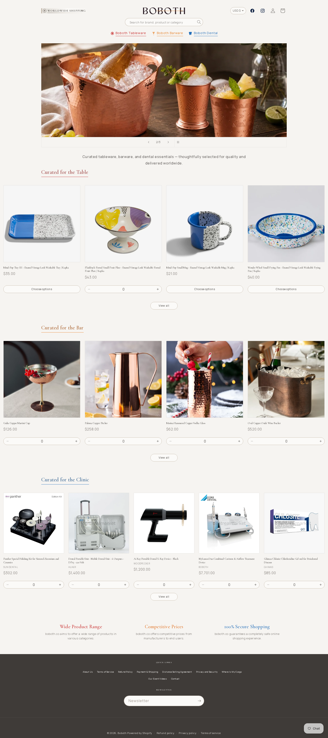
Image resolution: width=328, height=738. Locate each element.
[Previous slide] (149, 142)
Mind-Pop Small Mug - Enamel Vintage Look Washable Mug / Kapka (200, 267)
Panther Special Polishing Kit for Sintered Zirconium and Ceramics (31, 560)
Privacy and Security (207, 671)
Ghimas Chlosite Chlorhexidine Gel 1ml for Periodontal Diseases (291, 560)
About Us (88, 671)
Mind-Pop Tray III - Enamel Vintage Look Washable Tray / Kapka (36, 267)
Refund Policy (125, 671)
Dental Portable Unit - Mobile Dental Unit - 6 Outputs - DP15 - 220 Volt (96, 560)
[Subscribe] (199, 701)
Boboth (122, 733)
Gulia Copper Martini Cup (16, 423)
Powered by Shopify (139, 733)
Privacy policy (187, 733)
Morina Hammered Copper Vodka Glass (185, 423)
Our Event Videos (157, 678)
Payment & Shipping (147, 671)
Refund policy (165, 733)
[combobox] (164, 22)
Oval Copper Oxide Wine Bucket (264, 423)
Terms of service (211, 733)
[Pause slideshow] (179, 142)
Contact (175, 678)
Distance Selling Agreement (177, 671)
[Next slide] (168, 142)
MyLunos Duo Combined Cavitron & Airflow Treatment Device (227, 560)
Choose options (41, 289)
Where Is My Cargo (232, 671)
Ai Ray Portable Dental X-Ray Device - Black (156, 559)
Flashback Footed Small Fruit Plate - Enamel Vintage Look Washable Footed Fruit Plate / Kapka (122, 269)
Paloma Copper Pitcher (96, 423)
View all (164, 305)
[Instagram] (263, 11)
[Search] (199, 22)
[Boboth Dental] (164, 90)
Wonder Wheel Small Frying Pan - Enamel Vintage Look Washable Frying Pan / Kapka (284, 269)
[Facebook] (252, 11)
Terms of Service (105, 671)
